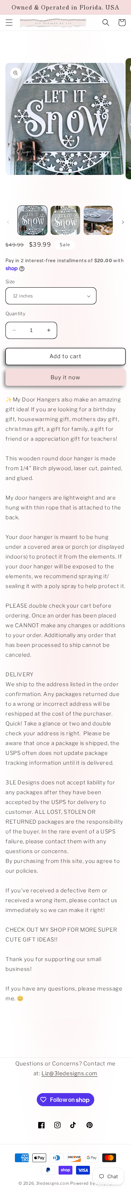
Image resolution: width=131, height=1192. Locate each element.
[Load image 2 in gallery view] (65, 220)
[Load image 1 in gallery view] (32, 220)
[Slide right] (123, 222)
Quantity (15, 313)
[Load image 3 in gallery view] (98, 220)
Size (10, 281)
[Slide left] (8, 222)
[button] (9, 23)
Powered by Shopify (91, 1183)
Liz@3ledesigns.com (69, 1073)
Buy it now (65, 377)
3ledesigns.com (53, 1183)
